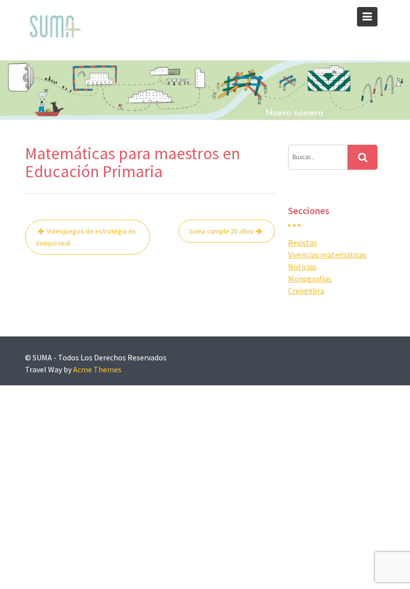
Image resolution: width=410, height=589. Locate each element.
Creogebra (306, 290)
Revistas (302, 243)
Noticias (302, 267)
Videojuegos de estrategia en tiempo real (86, 237)
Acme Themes (97, 369)
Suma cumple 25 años (221, 231)
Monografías (310, 279)
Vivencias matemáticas (327, 255)
